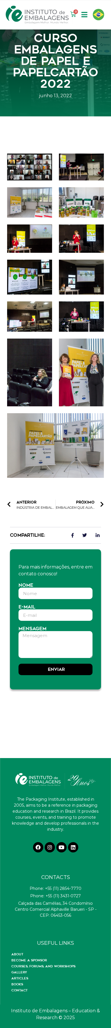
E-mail (26, 607)
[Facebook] (38, 847)
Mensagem (32, 629)
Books (17, 984)
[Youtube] (61, 847)
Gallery (19, 972)
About (17, 954)
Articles (19, 978)
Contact (19, 990)
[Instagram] (50, 847)
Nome (25, 585)
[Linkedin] (73, 847)
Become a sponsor (29, 960)
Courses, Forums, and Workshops (43, 966)
